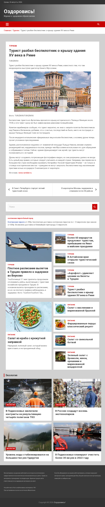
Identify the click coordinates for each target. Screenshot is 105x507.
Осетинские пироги (16, 222)
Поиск (94, 207)
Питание (11, 335)
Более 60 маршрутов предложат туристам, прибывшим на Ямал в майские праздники (80, 242)
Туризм (13, 46)
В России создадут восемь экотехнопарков (71, 412)
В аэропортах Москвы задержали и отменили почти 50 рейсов (77, 189)
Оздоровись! (19, 11)
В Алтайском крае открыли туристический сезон (82, 259)
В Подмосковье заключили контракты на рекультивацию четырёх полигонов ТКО (23, 414)
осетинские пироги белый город (20, 218)
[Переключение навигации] (7, 24)
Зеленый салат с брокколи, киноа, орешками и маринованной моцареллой (77, 361)
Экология (11, 375)
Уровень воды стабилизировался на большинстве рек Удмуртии (27, 456)
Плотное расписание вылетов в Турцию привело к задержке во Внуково (28, 272)
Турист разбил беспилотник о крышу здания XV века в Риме (80, 292)
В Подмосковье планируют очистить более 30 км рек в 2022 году (77, 456)
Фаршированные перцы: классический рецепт (81, 325)
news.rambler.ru (25, 173)
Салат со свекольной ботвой (80, 341)
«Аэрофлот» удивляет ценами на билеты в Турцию (80, 276)
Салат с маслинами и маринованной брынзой (81, 309)
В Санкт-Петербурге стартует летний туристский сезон (28, 189)
